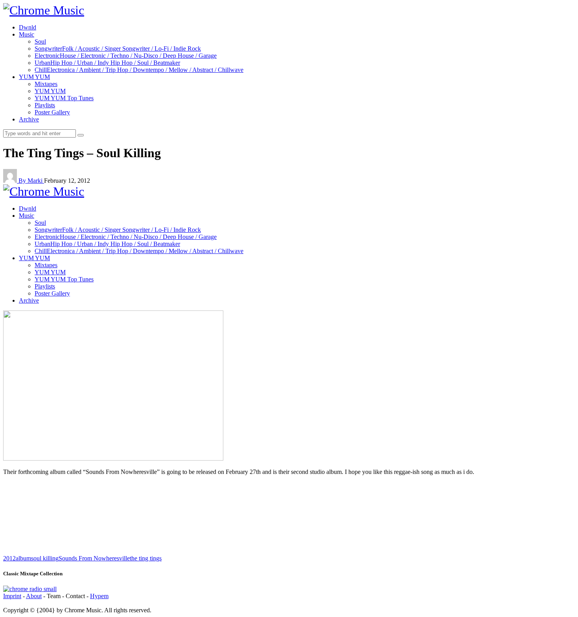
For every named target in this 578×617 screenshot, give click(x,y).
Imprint (12, 596)
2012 (9, 558)
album (23, 558)
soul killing (45, 558)
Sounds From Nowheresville (94, 558)
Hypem (99, 596)
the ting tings (146, 558)
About (34, 596)
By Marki (31, 180)
